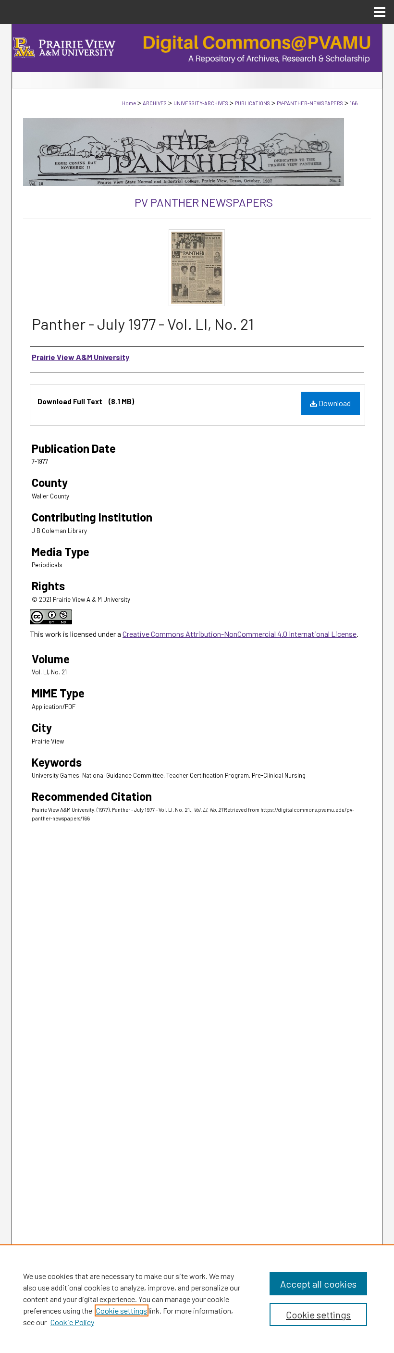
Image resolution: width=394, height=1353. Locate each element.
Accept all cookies (318, 1284)
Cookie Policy (72, 1322)
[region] (197, 1298)
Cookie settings (121, 1310)
